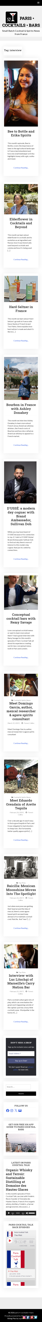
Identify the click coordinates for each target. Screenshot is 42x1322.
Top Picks (22, 883)
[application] (21, 1213)
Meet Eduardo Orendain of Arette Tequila (21, 804)
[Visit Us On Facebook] (28, 1317)
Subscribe (23, 1246)
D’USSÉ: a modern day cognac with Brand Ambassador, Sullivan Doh (21, 516)
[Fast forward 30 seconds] (26, 1241)
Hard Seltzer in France (21, 309)
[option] (21, 1264)
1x (20, 1242)
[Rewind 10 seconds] (16, 1241)
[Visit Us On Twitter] (36, 1317)
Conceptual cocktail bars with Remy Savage (21, 618)
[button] (38, 3)
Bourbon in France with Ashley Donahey (21, 409)
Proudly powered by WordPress (17, 1316)
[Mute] (27, 1213)
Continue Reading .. (21, 168)
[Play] (9, 1213)
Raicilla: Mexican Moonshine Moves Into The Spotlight (21, 890)
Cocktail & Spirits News (22, 700)
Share (32, 1246)
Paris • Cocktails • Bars (24, 1312)
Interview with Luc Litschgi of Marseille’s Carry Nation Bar (21, 981)
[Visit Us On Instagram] (24, 1317)
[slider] (32, 1213)
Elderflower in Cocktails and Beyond (21, 223)
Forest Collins (29, 723)
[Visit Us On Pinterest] (32, 1317)
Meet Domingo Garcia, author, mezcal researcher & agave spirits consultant (21, 711)
